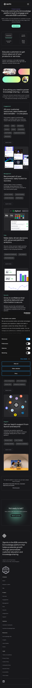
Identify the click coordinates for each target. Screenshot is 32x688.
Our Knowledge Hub (6, 636)
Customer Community (7, 625)
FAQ (3, 588)
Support (4, 617)
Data (3, 606)
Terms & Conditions (7, 654)
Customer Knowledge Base (8, 628)
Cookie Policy (5, 661)
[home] (7, 4)
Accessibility (5, 672)
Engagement (5, 599)
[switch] (28, 343)
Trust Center (5, 675)
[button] (28, 4)
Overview (4, 596)
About (3, 580)
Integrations (5, 613)
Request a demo (6, 584)
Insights (4, 640)
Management (5, 603)
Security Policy (5, 668)
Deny (16, 373)
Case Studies (5, 643)
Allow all (16, 363)
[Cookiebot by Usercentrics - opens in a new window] (23, 313)
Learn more (8, 142)
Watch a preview (16, 515)
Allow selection (16, 368)
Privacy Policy (5, 658)
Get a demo (16, 26)
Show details (23, 359)
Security (4, 610)
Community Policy (6, 665)
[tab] (8, 35)
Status (4, 646)
